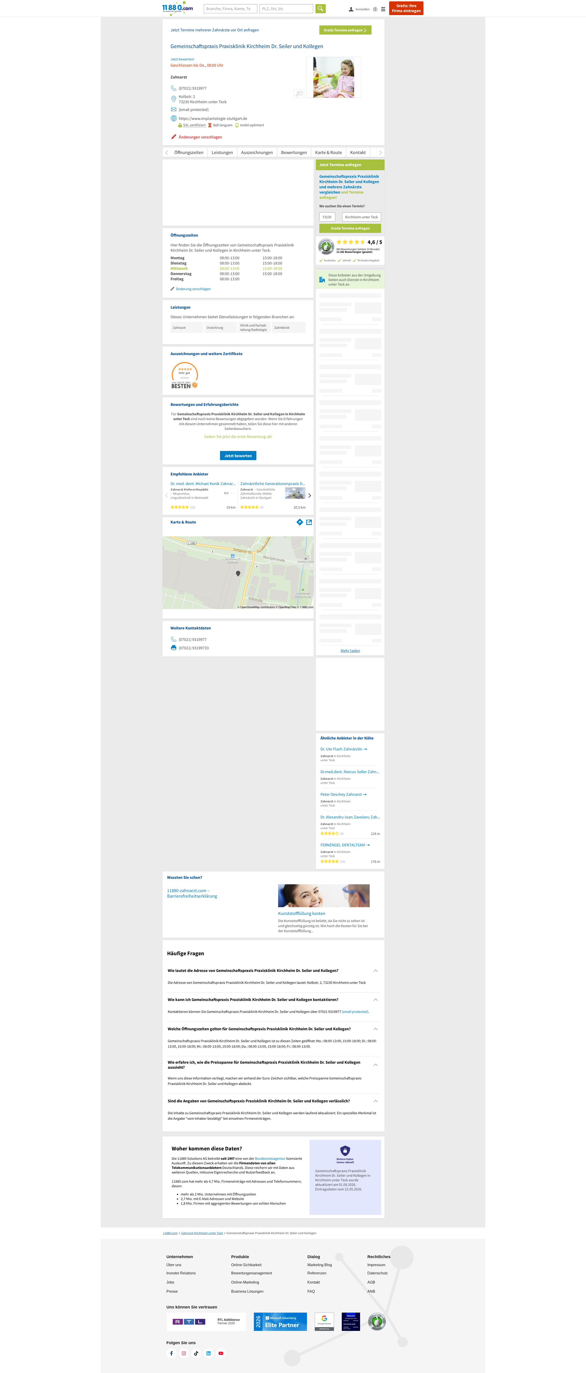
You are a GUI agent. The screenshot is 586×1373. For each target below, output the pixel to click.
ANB (371, 1291)
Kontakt (358, 152)
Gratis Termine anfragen (343, 30)
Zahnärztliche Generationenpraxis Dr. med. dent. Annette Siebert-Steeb (273, 483)
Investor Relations (181, 1273)
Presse (172, 1291)
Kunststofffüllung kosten (301, 913)
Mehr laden (350, 650)
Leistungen (222, 152)
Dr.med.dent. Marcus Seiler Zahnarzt (350, 771)
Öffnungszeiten (188, 152)
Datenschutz (377, 1273)
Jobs (170, 1282)
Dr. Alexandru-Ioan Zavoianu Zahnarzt (350, 817)
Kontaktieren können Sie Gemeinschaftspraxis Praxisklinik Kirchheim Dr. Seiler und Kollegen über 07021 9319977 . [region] (268, 1011)
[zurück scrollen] (167, 152)
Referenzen (316, 1273)
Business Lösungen (247, 1291)
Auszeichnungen (257, 152)
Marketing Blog (319, 1265)
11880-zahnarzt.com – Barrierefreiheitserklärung (192, 893)
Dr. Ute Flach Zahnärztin (341, 749)
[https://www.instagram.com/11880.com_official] (184, 1353)
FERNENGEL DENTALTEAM (342, 844)
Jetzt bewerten (238, 455)
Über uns (173, 1265)
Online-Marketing (245, 1282)
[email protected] (355, 1011)
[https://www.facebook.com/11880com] (171, 1353)
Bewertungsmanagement (251, 1273)
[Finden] (320, 8)
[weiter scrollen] (381, 152)
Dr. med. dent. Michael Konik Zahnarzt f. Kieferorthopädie (203, 483)
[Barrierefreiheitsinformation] (377, 8)
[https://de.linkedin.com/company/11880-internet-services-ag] (208, 1353)
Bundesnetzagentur (270, 1158)
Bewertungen (294, 152)
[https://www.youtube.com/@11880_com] (221, 1353)
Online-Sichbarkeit (246, 1265)
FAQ (311, 1291)
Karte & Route (328, 152)
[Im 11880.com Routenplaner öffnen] (299, 521)
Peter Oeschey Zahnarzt (341, 794)
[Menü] (385, 8)
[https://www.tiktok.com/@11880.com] (196, 1353)
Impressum (376, 1265)
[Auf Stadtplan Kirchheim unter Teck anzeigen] (309, 521)
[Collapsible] (376, 970)
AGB (371, 1282)
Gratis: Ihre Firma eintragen (406, 8)
